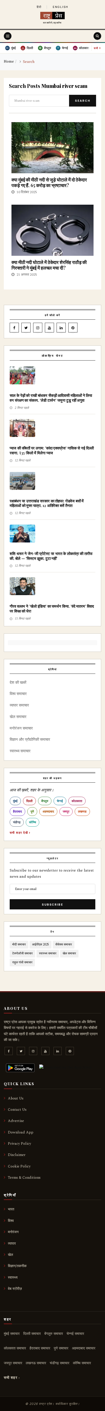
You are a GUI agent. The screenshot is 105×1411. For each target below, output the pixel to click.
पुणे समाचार (61, 1348)
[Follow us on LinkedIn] (61, 328)
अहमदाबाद (48, 811)
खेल (10, 1254)
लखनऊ (82, 811)
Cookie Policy (19, 1166)
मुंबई (15, 801)
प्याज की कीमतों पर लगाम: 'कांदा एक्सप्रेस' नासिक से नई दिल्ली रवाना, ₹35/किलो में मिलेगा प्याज (52, 450)
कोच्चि (32, 822)
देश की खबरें (18, 683)
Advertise (16, 1121)
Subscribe (52, 904)
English (60, 7)
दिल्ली (29, 801)
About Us (15, 1098)
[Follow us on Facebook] (14, 328)
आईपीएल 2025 (40, 944)
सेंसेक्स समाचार (63, 944)
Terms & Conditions (24, 1177)
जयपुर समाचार (13, 1363)
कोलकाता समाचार (15, 1348)
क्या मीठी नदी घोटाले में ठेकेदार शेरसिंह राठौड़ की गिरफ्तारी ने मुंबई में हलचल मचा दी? (49, 265)
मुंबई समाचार (12, 1333)
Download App (20, 1132)
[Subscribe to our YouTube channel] (49, 328)
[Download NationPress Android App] (20, 1067)
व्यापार (12, 1243)
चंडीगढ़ (16, 822)
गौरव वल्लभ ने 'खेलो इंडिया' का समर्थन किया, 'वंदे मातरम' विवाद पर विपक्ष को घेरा (52, 609)
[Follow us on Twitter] (26, 328)
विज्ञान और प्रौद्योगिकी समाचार (30, 740)
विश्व (11, 1220)
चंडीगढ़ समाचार (59, 1363)
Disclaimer (16, 1155)
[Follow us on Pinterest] (72, 328)
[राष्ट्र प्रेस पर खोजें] (97, 36)
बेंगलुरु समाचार (53, 1333)
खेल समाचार (18, 717)
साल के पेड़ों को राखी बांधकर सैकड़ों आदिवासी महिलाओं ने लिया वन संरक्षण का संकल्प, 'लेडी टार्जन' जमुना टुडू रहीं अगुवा (51, 398)
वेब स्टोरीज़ (15, 1288)
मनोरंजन (13, 1232)
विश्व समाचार (18, 694)
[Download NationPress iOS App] (65, 1068)
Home (9, 61)
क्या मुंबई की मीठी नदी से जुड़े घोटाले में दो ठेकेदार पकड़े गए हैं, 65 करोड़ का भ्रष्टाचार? (49, 182)
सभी (97, 48)
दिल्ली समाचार (32, 1333)
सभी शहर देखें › (20, 833)
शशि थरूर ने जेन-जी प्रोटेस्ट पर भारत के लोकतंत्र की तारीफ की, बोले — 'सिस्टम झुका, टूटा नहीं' (51, 556)
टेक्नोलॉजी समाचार (22, 953)
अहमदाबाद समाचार (83, 1348)
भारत (11, 1209)
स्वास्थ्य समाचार (20, 751)
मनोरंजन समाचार (21, 728)
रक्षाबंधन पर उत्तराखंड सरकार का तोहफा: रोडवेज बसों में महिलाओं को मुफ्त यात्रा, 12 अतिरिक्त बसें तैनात (47, 503)
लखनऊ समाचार (36, 1363)
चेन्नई (60, 801)
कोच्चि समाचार (82, 1363)
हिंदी (39, 7)
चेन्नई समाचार (75, 1333)
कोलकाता (77, 801)
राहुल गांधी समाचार (22, 962)
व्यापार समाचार (19, 705)
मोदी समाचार (19, 944)
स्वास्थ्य (13, 1277)
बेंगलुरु (44, 801)
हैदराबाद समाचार (40, 1348)
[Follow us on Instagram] (37, 328)
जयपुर (66, 811)
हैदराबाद (17, 811)
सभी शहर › (12, 1377)
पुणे (32, 811)
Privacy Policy (19, 1143)
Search (82, 100)
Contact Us (17, 1109)
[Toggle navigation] (7, 36)
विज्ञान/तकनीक (17, 1266)
